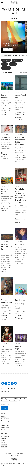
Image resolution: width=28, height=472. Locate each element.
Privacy (22, 453)
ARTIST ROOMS (5, 427)
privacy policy (7, 404)
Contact (17, 455)
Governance (4, 423)
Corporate (4, 444)
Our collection (5, 419)
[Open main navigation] (5, 2)
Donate (3, 442)
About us (3, 417)
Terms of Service (13, 401)
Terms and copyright (6, 421)
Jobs (9, 453)
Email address (5, 392)
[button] (25, 2)
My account (4, 447)
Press (5, 453)
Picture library (5, 425)
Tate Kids (3, 429)
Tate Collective (5, 436)
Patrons (3, 440)
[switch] (15, 55)
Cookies (11, 455)
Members (3, 438)
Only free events (22, 55)
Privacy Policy (4, 401)
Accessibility (15, 453)
